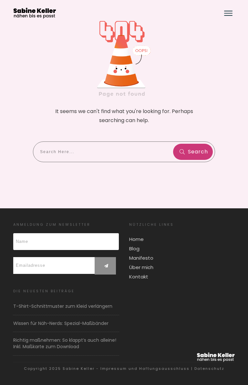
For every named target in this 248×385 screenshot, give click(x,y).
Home (136, 239)
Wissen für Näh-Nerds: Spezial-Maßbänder (60, 323)
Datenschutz (209, 368)
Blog (134, 248)
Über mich (141, 267)
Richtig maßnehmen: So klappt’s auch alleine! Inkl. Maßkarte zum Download (64, 343)
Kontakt (138, 276)
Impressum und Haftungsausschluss (145, 368)
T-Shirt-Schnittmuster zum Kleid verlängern (62, 306)
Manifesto (141, 258)
